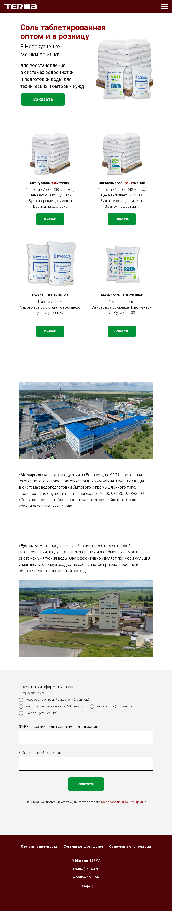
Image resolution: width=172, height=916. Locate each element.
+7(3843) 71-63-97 (86, 869)
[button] (43, 99)
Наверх (84, 886)
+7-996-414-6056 (86, 877)
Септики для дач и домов (84, 846)
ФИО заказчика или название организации (58, 726)
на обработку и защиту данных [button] (124, 802)
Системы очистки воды (39, 846)
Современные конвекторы (130, 846)
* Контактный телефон (40, 752)
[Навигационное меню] (164, 6)
